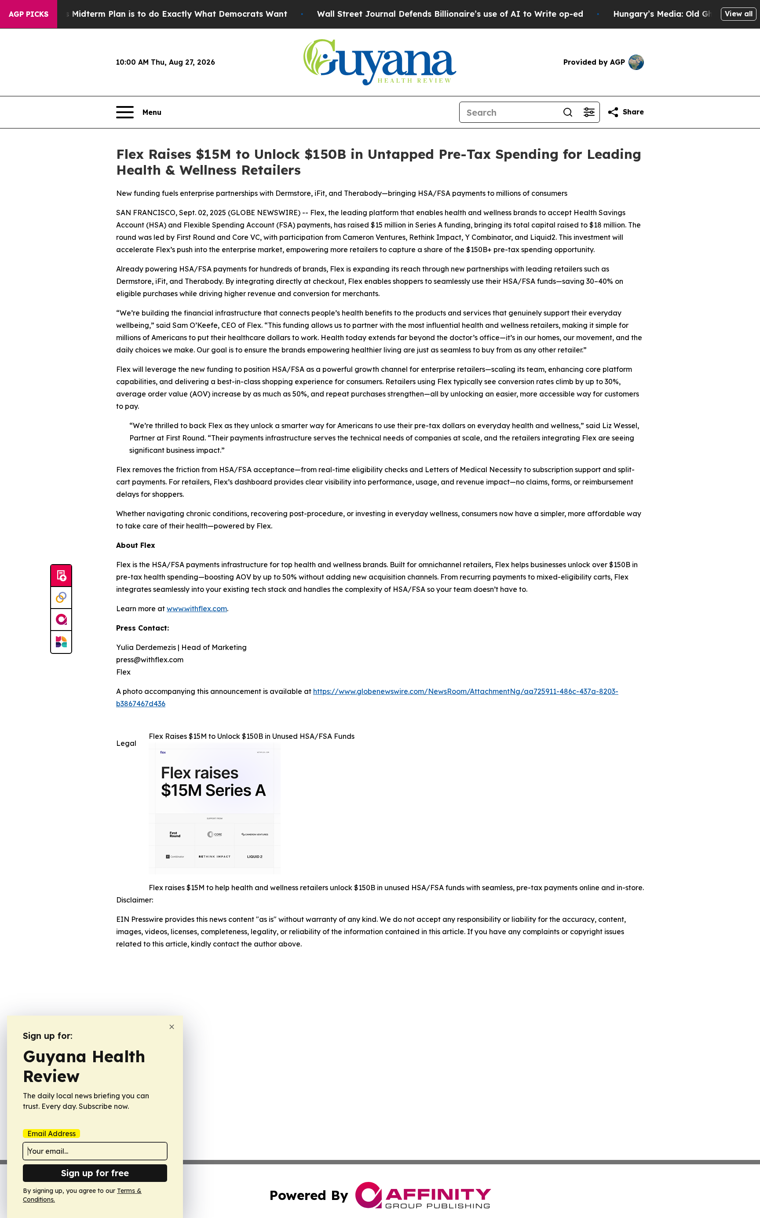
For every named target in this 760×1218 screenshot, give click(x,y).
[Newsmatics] (61, 642)
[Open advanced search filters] (588, 112)
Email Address (51, 1133)
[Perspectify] (61, 598)
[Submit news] (61, 576)
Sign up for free (95, 1172)
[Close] (172, 1027)
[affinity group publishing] (61, 620)
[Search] (567, 112)
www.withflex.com (197, 608)
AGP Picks (28, 14)
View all (739, 13)
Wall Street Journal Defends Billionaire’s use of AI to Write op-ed (450, 14)
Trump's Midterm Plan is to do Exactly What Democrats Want (162, 14)
